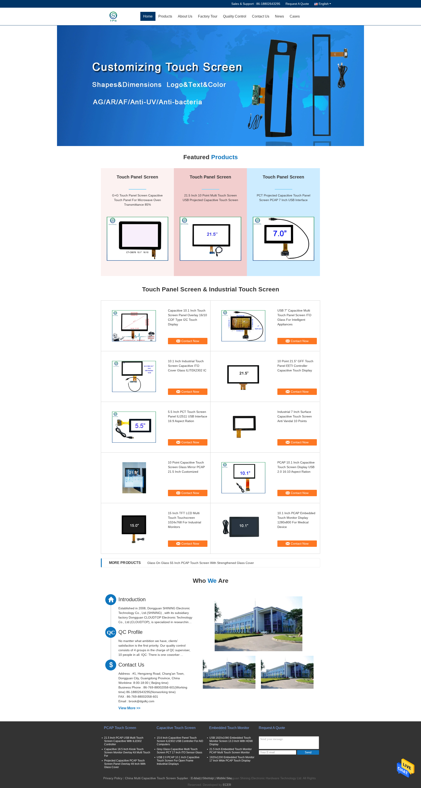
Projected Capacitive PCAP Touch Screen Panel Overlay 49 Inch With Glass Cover (125, 764)
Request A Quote (297, 3)
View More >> (129, 708)
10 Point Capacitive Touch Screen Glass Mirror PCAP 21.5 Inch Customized (186, 467)
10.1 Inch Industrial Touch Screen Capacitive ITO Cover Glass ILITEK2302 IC (187, 365)
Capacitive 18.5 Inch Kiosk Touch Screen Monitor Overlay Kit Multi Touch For (127, 752)
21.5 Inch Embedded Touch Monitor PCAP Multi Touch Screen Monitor (230, 751)
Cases (295, 16)
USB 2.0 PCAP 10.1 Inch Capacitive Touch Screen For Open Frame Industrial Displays (178, 760)
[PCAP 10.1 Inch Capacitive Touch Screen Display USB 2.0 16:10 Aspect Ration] (243, 478)
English (324, 3)
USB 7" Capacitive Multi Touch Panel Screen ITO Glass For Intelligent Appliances (294, 317)
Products (165, 16)
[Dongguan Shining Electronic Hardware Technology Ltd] (115, 16)
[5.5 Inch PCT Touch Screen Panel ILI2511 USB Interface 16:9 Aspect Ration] (134, 427)
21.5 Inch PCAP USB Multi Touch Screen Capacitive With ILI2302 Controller (123, 741)
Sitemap (208, 778)
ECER (227, 784)
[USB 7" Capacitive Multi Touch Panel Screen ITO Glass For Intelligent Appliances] (243, 326)
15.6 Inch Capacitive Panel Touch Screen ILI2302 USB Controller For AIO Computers (180, 741)
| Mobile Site (223, 778)
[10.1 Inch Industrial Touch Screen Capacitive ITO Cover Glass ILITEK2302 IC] (134, 376)
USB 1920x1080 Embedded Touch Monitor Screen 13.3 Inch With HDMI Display (231, 741)
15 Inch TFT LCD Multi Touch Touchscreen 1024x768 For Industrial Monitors (184, 520)
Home (148, 16)
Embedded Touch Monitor (229, 728)
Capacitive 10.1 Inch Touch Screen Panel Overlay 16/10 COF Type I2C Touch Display (187, 317)
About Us (185, 16)
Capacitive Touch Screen (176, 728)
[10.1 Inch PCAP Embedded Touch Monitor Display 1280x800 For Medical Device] (243, 528)
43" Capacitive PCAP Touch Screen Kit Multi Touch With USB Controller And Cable (204, 563)
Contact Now (190, 341)
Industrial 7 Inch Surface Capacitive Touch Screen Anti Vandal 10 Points (294, 416)
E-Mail (195, 778)
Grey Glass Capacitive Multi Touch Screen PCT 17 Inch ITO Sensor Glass (179, 751)
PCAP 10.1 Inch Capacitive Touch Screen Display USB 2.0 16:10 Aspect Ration (296, 467)
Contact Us (260, 16)
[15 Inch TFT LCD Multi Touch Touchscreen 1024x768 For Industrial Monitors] (134, 528)
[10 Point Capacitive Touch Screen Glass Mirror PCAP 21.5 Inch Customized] (134, 478)
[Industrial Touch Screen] (210, 85)
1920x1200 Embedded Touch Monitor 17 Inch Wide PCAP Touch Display (231, 759)
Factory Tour (207, 16)
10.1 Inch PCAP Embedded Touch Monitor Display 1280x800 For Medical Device (296, 520)
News (279, 16)
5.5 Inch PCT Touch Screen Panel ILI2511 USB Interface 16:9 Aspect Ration (187, 416)
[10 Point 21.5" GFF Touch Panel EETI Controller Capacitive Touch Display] (243, 376)
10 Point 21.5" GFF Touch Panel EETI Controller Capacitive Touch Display (295, 365)
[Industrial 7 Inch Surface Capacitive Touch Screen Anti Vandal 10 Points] (243, 427)
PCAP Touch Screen (120, 728)
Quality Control (234, 16)
